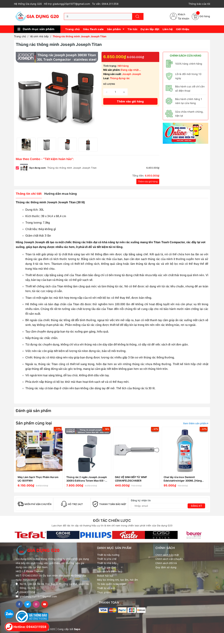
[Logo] (37, 16)
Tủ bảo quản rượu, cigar (111, 583)
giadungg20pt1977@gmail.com (38, 596)
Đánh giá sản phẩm (33, 410)
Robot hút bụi (105, 575)
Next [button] (94, 144)
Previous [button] (19, 144)
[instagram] (36, 604)
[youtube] (44, 604)
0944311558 (27, 592)
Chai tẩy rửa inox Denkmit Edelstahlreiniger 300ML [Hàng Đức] (183, 480)
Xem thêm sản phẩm (195, 423)
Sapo (77, 629)
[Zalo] (9, 613)
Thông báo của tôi (199, 3)
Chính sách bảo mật (167, 554)
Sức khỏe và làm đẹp (109, 571)
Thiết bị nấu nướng (108, 554)
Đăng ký (196, 505)
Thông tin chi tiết (29, 193)
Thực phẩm (104, 592)
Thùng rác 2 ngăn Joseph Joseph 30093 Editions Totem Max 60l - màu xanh (86, 480)
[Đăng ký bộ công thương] (32, 616)
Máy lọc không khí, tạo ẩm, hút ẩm (117, 579)
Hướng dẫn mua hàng (60, 193)
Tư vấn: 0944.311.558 (105, 3)
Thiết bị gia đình (106, 567)
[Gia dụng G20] (30, 535)
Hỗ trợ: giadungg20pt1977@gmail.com (67, 3)
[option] (26, 145)
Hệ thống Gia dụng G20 (28, 3)
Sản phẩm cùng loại (34, 423)
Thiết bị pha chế (106, 558)
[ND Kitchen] (185, 133)
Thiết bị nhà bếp (107, 563)
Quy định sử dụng (166, 567)
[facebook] (19, 604)
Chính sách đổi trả (166, 563)
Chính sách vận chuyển (169, 558)
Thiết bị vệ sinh (106, 588)
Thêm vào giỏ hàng (148, 181)
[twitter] (27, 604)
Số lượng (109, 84)
